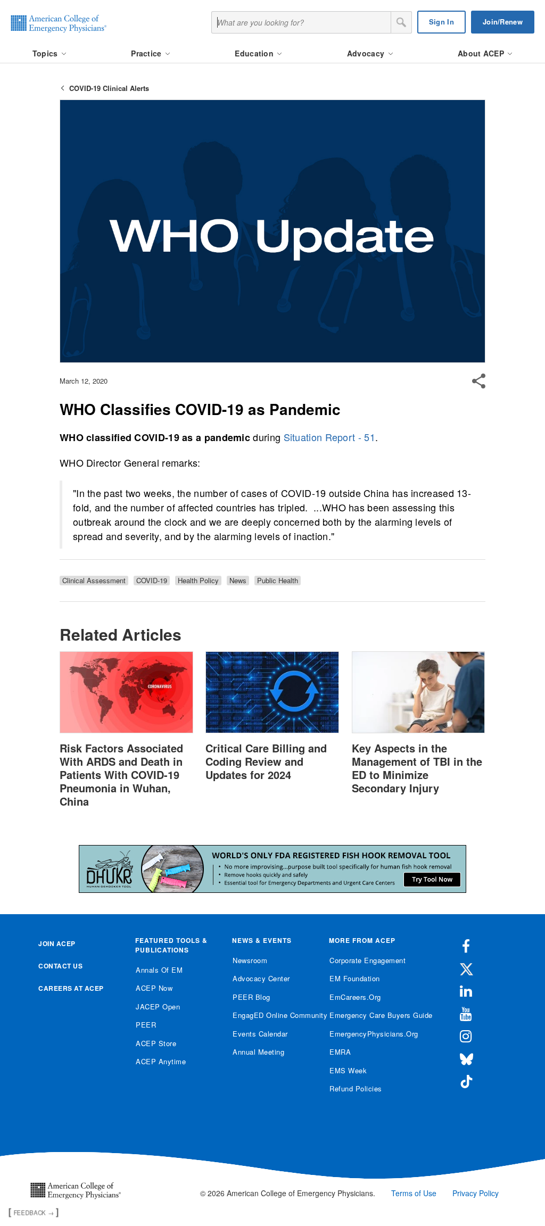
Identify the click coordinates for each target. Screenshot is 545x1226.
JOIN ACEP (57, 943)
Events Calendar (260, 1034)
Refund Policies (355, 1088)
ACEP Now (154, 988)
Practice (147, 53)
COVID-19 (151, 580)
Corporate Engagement (367, 960)
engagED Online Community (273, 1015)
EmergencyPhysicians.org (369, 1034)
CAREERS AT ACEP (71, 988)
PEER (146, 1025)
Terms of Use (413, 1193)
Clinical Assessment (94, 580)
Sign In (441, 21)
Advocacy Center (261, 978)
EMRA (340, 1052)
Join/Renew (503, 21)
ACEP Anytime (161, 1061)
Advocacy (367, 53)
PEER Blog (251, 997)
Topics (46, 53)
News (237, 580)
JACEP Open (158, 1006)
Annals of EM (159, 970)
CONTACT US (60, 966)
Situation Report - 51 (329, 437)
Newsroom (250, 960)
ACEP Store (156, 1043)
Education (255, 53)
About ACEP (482, 53)
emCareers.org (355, 997)
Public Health (277, 580)
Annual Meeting (258, 1052)
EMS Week (348, 1070)
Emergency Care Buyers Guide (369, 1015)
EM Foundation (354, 978)
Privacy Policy (475, 1193)
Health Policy (198, 580)
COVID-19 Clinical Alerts (109, 88)
